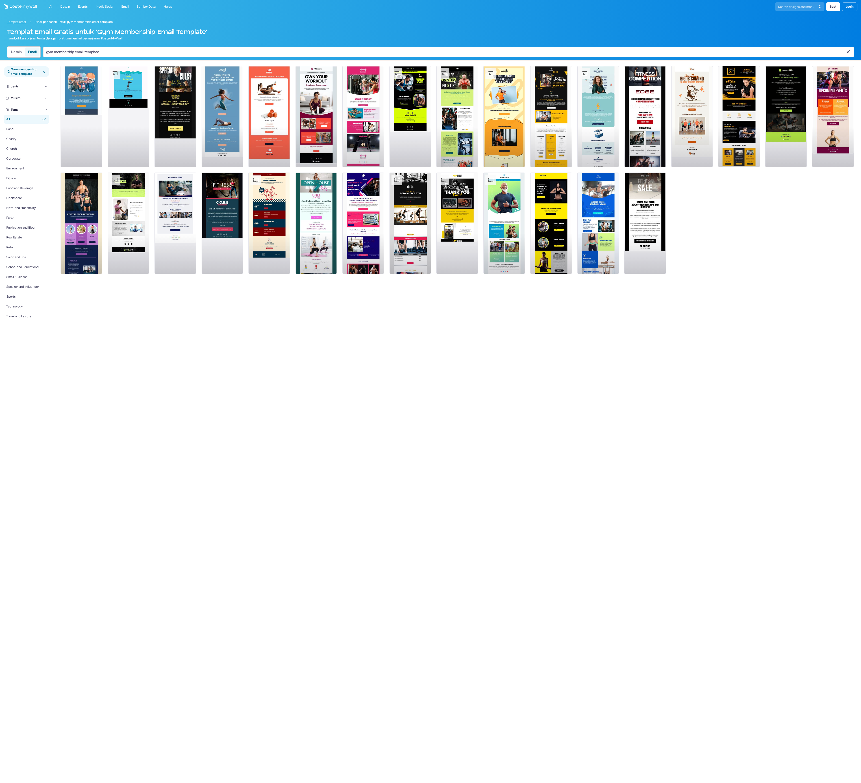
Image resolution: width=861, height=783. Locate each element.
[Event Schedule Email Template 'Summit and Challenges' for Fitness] (833, 116)
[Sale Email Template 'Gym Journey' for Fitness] (645, 223)
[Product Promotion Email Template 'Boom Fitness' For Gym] (598, 223)
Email (32, 52)
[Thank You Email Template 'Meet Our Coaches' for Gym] (363, 116)
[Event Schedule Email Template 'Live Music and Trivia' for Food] (269, 223)
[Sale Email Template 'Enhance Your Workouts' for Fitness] (222, 223)
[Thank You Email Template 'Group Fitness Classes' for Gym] (128, 223)
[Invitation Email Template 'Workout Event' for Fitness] (175, 223)
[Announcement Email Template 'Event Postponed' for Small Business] (128, 116)
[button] (46, 86)
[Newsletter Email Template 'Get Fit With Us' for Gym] (739, 116)
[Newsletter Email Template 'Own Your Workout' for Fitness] (316, 116)
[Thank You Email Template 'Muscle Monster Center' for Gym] (457, 223)
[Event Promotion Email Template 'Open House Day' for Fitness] (316, 223)
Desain (16, 52)
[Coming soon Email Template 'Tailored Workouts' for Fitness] (269, 116)
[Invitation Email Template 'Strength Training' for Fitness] (786, 116)
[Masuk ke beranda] (18, 6)
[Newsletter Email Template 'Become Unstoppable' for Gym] (81, 223)
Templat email (16, 22)
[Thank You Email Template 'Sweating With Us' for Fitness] (504, 116)
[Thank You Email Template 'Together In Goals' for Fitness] (222, 116)
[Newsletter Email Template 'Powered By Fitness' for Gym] (551, 223)
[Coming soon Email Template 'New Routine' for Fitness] (692, 116)
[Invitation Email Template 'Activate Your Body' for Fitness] (551, 116)
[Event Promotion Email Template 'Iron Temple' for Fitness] (175, 116)
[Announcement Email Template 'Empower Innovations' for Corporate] (598, 116)
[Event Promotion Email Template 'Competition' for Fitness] (645, 116)
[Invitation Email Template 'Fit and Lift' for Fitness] (457, 116)
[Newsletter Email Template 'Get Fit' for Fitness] (410, 116)
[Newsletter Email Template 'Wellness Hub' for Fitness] (504, 223)
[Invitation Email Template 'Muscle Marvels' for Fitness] (363, 223)
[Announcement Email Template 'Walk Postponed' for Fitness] (81, 116)
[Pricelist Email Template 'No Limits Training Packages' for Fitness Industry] (410, 223)
